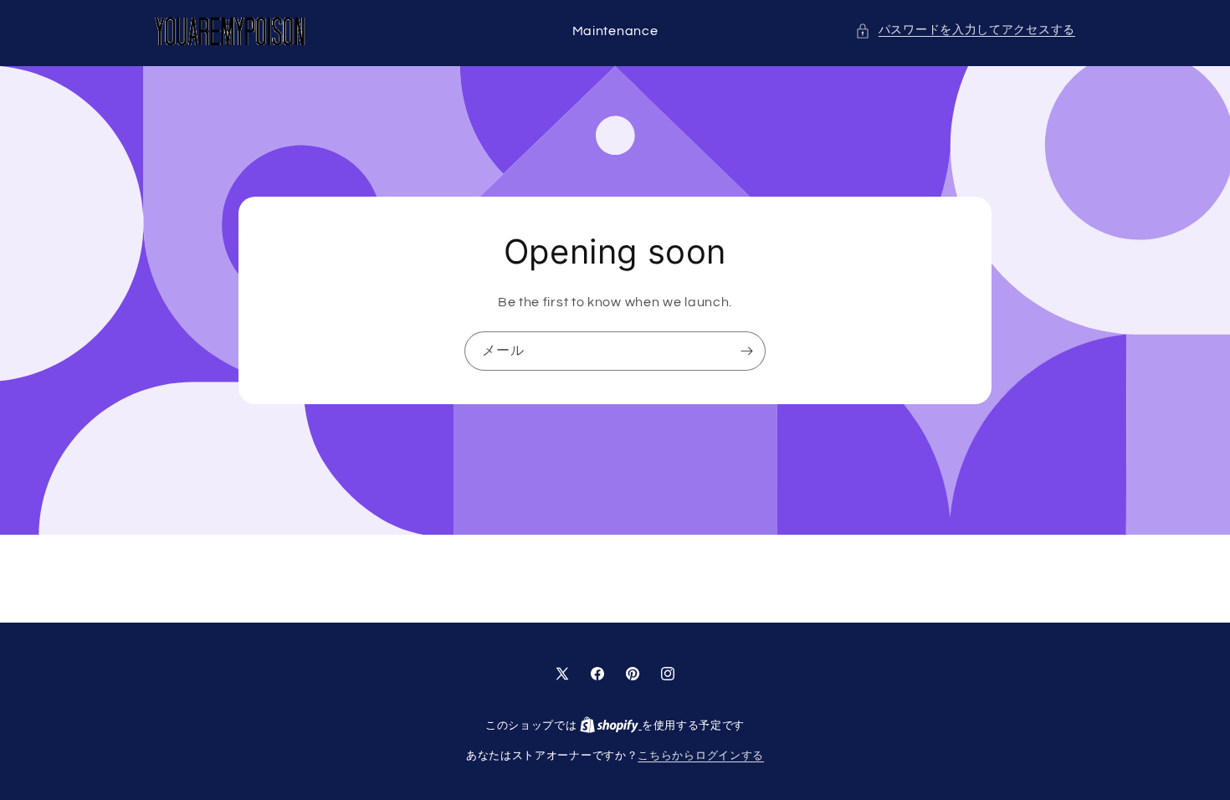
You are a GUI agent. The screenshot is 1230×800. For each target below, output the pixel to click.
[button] (965, 30)
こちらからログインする (701, 756)
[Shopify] (611, 725)
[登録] (746, 351)
